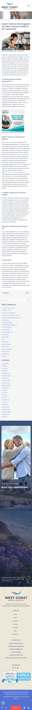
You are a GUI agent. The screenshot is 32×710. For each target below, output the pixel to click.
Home (15, 614)
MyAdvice (24, 694)
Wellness (4, 356)
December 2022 (6, 409)
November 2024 (6, 380)
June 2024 (4, 392)
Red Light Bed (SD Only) (16, 655)
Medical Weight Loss (7, 332)
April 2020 (4, 417)
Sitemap (16, 699)
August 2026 (5, 363)
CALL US (15, 708)
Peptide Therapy (6, 344)
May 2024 (4, 395)
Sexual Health (5, 351)
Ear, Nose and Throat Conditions (10, 315)
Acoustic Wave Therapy (12, 172)
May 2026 (4, 371)
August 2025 (5, 378)
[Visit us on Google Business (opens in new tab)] (17, 668)
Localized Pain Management (9, 325)
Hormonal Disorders (7, 322)
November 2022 (6, 412)
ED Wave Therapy (20, 154)
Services (15, 624)
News (3, 339)
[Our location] (24, 708)
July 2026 (4, 366)
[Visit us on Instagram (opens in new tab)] (15, 668)
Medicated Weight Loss (16, 649)
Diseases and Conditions (8, 313)
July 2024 (4, 390)
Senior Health (5, 346)
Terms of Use (24, 697)
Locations (15, 627)
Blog (15, 631)
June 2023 (4, 402)
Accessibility (6, 697)
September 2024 (6, 385)
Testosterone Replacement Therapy (16, 658)
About (15, 617)
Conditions (15, 621)
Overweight (5, 342)
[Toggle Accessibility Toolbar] (3, 703)
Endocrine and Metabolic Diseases (11, 317)
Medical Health (6, 330)
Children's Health (6, 310)
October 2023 (5, 400)
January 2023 (5, 407)
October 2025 (5, 373)
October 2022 (5, 414)
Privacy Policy (15, 697)
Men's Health (5, 334)
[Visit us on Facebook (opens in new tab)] (13, 668)
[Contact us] (29, 708)
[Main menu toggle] (28, 6)
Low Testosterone (7, 327)
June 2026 (4, 368)
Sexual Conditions (6, 349)
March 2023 (5, 404)
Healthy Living (5, 320)
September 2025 (6, 375)
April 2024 (4, 397)
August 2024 (5, 388)
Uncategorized (6, 354)
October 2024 (5, 383)
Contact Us (15, 634)
